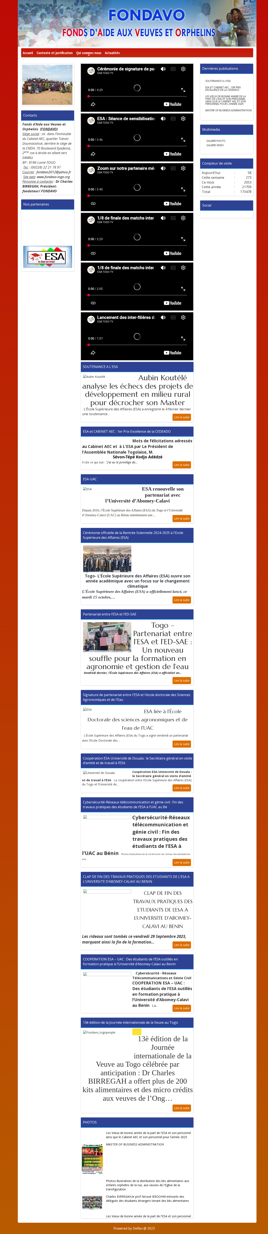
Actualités (112, 52)
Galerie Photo (215, 141)
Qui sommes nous (88, 53)
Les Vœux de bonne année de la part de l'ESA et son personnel (148, 1216)
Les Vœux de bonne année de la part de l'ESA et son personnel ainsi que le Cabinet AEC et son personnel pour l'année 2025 (148, 1135)
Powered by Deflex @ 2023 (134, 1228)
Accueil (28, 52)
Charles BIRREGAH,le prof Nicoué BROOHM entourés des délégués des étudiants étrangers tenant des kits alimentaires (147, 1199)
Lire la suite (181, 417)
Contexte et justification (55, 52)
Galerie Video (215, 145)
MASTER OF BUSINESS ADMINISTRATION (135, 1144)
